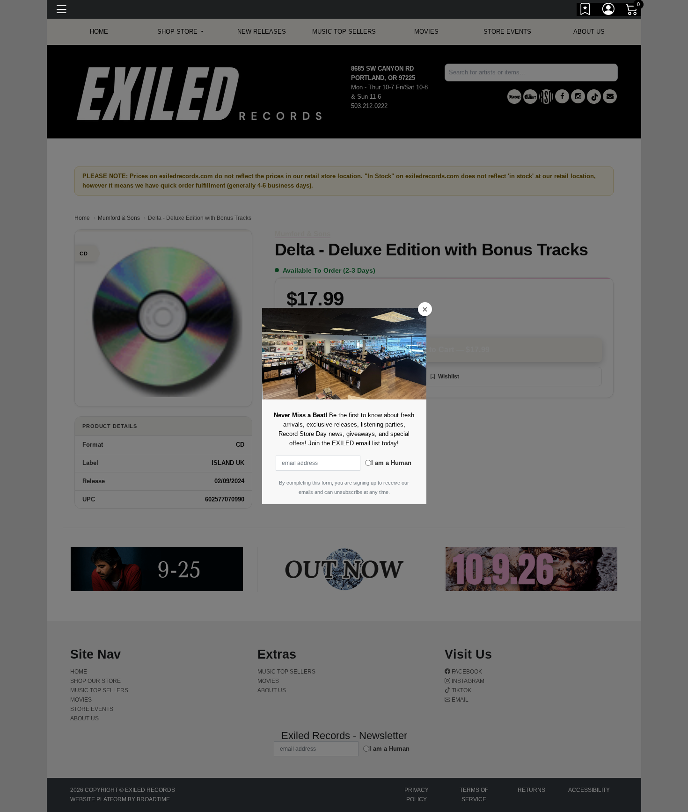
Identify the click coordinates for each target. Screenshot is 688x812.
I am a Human (391, 462)
